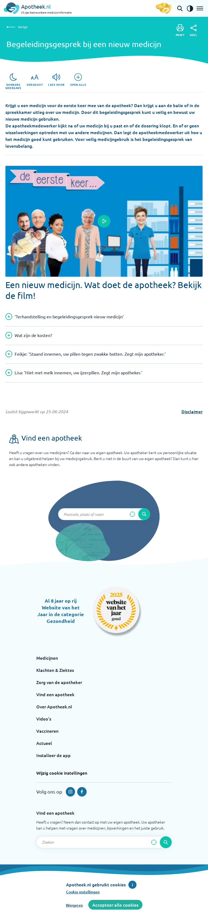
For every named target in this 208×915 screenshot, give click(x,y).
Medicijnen (47, 658)
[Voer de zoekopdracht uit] (144, 514)
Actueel (44, 743)
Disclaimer (192, 411)
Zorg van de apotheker (59, 682)
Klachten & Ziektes (55, 670)
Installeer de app (53, 755)
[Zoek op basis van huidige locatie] (132, 514)
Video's (43, 719)
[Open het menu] (200, 8)
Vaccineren (47, 731)
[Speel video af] (104, 221)
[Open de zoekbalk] (180, 8)
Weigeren (74, 905)
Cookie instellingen (83, 891)
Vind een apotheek (55, 694)
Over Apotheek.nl (54, 706)
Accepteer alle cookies (115, 905)
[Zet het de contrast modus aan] (190, 8)
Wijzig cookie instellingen (61, 773)
